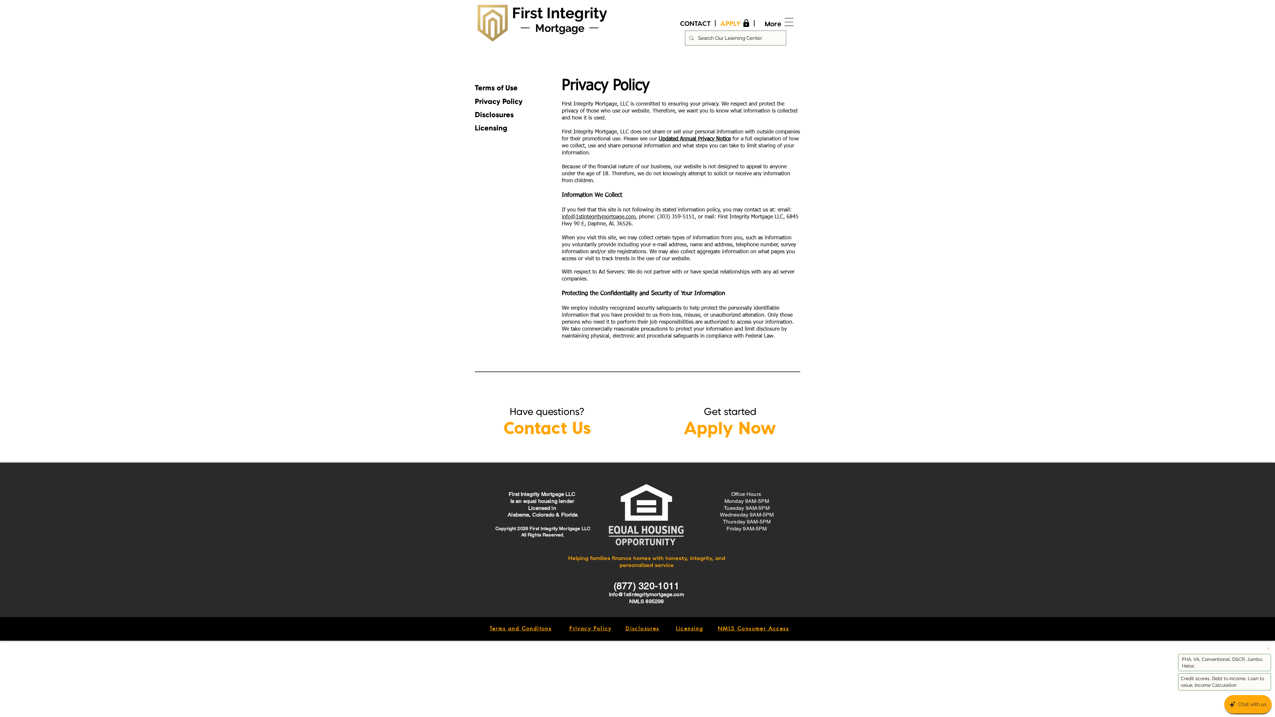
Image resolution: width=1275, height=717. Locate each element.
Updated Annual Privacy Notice (695, 139)
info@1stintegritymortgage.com (599, 217)
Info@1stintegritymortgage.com (646, 594)
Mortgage (559, 28)
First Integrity (559, 13)
